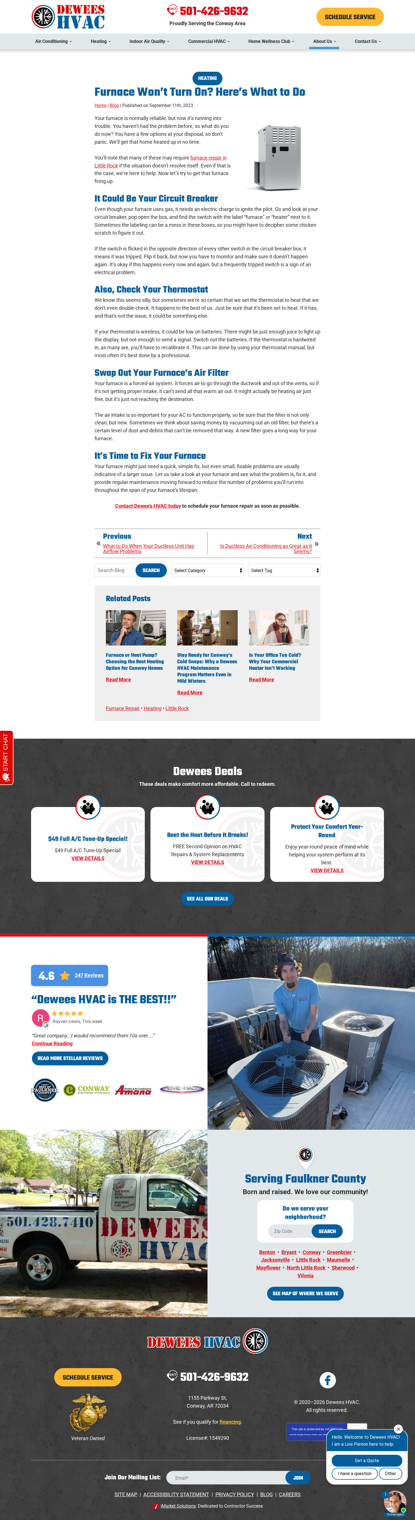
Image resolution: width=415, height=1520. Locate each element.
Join (298, 1478)
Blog (114, 105)
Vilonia (306, 1276)
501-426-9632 (214, 11)
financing (230, 1422)
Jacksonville (275, 1260)
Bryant (288, 1252)
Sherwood (343, 1268)
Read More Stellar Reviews (70, 1059)
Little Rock (177, 708)
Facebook (328, 1380)
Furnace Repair (123, 708)
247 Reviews (89, 975)
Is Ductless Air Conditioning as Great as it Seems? (266, 549)
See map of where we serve (305, 1294)
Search (151, 571)
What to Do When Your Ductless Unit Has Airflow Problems (148, 549)
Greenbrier (339, 1252)
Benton (267, 1252)
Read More (118, 679)
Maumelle (338, 1260)
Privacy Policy (311, 1435)
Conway (312, 1252)
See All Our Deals (207, 899)
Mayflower (268, 1268)
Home (100, 105)
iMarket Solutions (178, 1506)
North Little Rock (306, 1268)
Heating (207, 79)
